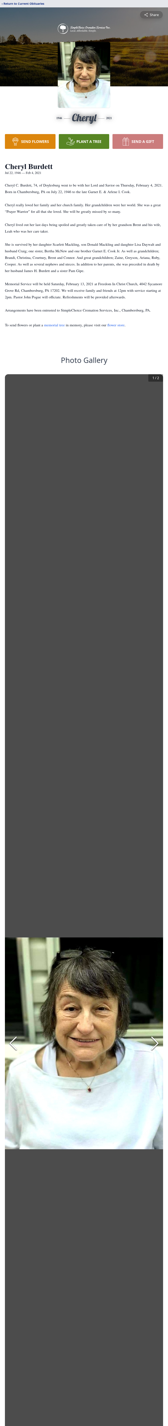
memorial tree (54, 324)
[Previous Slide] (13, 1043)
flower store (116, 324)
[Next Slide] (155, 1043)
